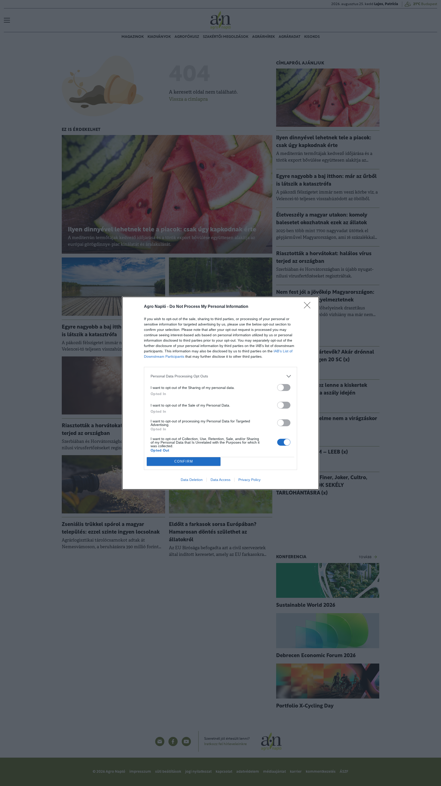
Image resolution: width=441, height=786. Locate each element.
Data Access (220, 480)
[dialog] (220, 393)
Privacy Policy (249, 480)
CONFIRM (183, 461)
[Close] (309, 307)
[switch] (283, 387)
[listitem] (220, 376)
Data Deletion (192, 480)
